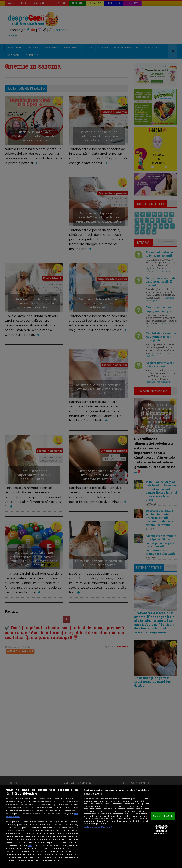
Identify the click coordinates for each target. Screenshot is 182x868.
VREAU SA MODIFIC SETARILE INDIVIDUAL (161, 829)
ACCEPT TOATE (163, 815)
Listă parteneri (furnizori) (98, 827)
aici (30, 845)
